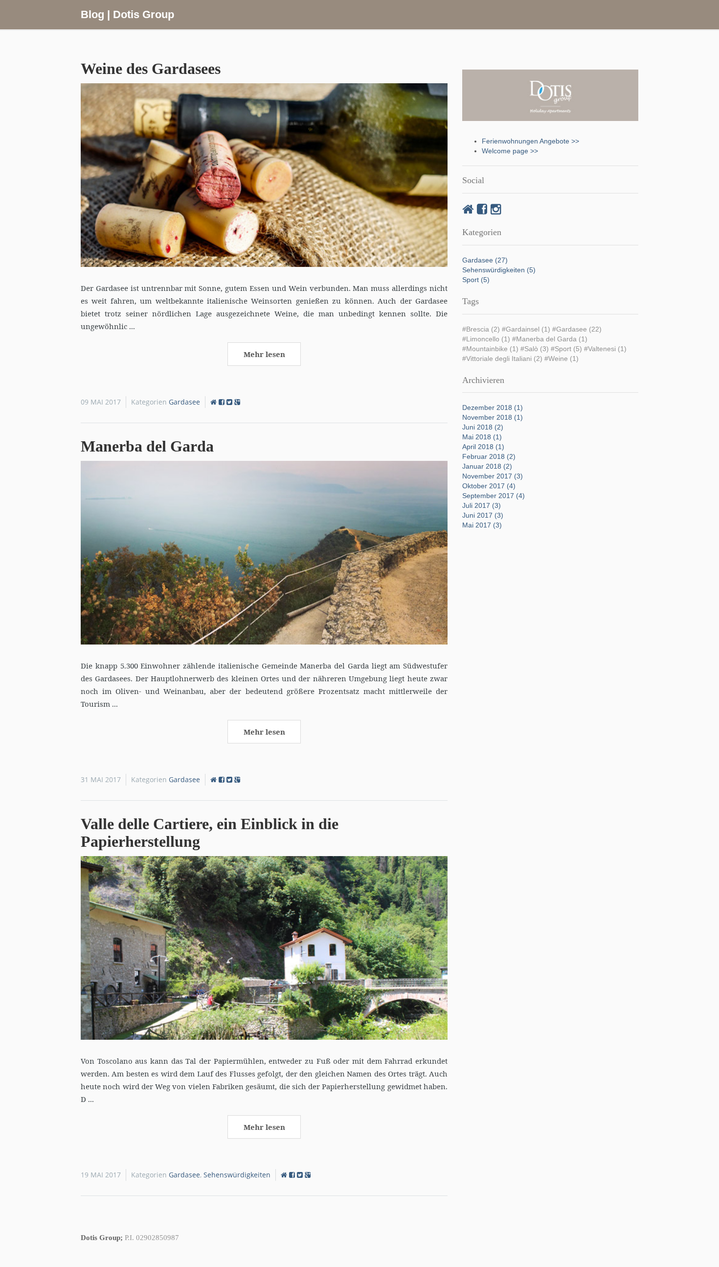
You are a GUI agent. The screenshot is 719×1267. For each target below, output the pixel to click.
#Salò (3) (534, 349)
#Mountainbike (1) (490, 349)
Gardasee (184, 401)
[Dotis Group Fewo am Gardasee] (214, 401)
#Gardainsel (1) (526, 329)
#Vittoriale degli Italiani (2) (502, 358)
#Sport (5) (566, 349)
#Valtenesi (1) (605, 349)
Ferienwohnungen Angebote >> (530, 141)
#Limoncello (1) (486, 339)
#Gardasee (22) (577, 329)
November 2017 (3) (492, 476)
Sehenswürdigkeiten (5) (499, 270)
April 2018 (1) (483, 447)
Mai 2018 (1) (482, 437)
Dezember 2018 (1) (492, 407)
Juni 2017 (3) (482, 515)
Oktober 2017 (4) (489, 486)
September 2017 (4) (493, 496)
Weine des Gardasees (151, 68)
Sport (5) (476, 280)
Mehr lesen (264, 354)
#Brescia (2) (481, 329)
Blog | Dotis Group (127, 14)
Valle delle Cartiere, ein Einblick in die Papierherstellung (209, 832)
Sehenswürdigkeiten (236, 1174)
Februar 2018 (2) (489, 456)
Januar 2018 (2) (487, 466)
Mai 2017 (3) (482, 525)
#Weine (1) (561, 358)
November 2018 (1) (492, 417)
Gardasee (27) (485, 260)
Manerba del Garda (147, 446)
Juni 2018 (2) (482, 427)
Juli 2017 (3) (481, 505)
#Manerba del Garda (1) (549, 339)
